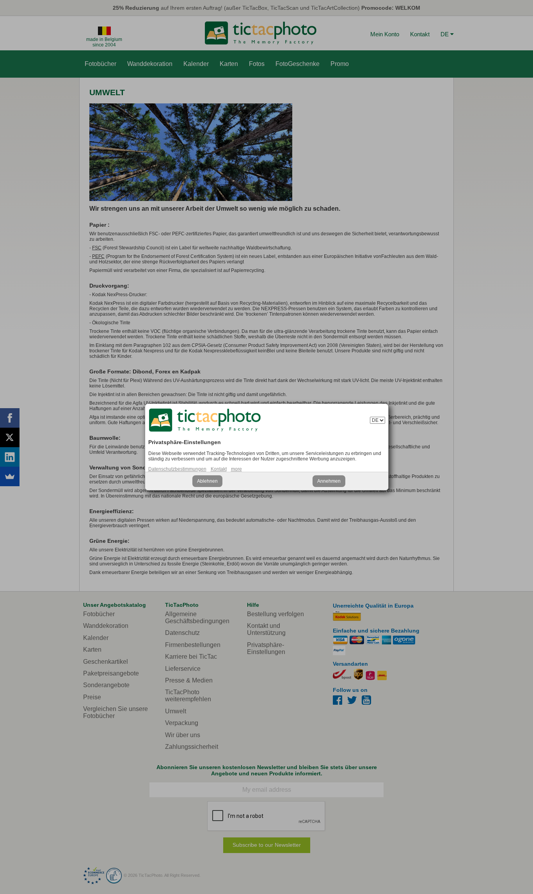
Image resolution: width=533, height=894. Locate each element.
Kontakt (219, 469)
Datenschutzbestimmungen (177, 469)
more (236, 469)
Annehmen (329, 481)
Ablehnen (207, 481)
